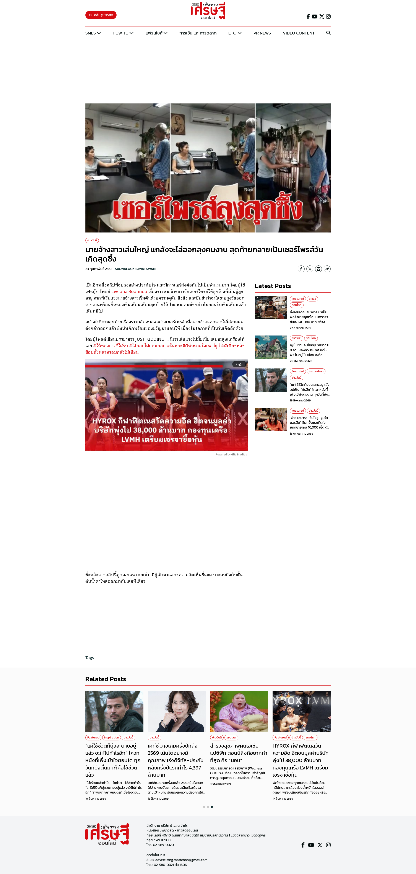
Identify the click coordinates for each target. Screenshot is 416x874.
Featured (298, 298)
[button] (204, 807)
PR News (262, 33)
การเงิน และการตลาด (198, 33)
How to (120, 33)
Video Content (299, 33)
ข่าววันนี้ (92, 240)
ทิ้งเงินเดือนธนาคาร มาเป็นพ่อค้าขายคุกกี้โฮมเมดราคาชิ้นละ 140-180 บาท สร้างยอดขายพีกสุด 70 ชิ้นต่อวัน (309, 319)
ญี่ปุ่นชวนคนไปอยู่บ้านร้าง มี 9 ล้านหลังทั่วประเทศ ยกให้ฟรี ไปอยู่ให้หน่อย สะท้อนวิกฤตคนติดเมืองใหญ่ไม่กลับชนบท (310, 354)
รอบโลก (297, 305)
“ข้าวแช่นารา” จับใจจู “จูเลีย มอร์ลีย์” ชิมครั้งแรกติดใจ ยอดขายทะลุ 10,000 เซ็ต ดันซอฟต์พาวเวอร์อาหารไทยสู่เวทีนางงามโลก (310, 427)
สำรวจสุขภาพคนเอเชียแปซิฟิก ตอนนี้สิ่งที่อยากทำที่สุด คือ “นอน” (238, 753)
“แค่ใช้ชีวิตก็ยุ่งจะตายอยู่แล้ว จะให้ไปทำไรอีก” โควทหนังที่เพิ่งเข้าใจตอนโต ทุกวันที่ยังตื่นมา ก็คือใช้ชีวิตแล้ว (309, 392)
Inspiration (316, 371)
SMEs (90, 33)
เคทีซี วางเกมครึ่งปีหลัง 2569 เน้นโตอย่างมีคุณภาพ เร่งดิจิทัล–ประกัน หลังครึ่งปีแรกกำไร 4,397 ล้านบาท (176, 760)
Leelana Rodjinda (129, 291)
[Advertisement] (208, 70)
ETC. (232, 33)
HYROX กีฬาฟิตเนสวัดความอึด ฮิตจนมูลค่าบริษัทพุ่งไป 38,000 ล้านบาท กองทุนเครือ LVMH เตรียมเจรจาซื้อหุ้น (301, 760)
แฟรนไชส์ (154, 33)
